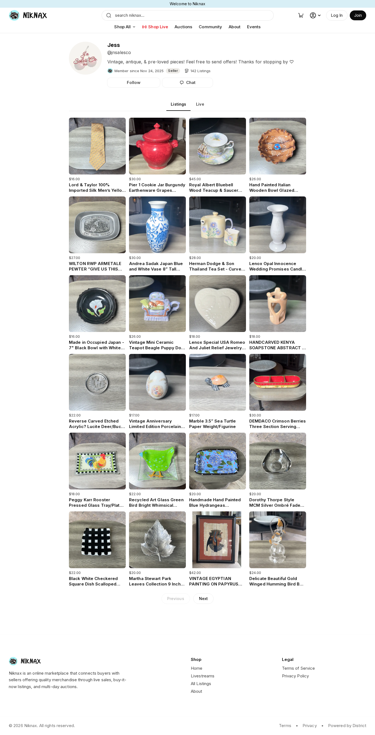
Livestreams (202, 675)
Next (203, 598)
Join (358, 15)
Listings (178, 104)
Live (200, 104)
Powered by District (347, 725)
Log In (337, 15)
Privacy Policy (295, 675)
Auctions (183, 26)
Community (210, 26)
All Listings (201, 683)
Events (254, 26)
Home (196, 668)
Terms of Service (298, 668)
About (234, 26)
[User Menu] (316, 15)
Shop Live (158, 26)
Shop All (122, 26)
